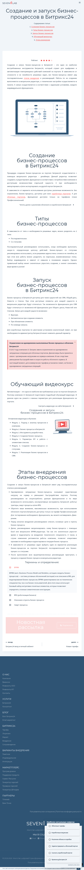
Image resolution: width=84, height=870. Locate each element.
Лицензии (6, 733)
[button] (42, 567)
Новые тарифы (72, 644)
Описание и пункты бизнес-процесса (29, 600)
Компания (6, 678)
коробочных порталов (61, 193)
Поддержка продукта (10, 775)
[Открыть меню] (80, 2)
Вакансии (6, 682)
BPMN (16, 567)
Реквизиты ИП (8, 689)
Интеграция (7, 761)
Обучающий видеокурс (43, 36)
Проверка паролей (10, 786)
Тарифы (5, 730)
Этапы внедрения (43, 40)
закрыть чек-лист (74, 865)
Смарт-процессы (21, 605)
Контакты (6, 693)
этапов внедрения (31, 78)
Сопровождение (8, 744)
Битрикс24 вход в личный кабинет (19, 644)
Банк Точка (6, 803)
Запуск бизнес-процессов (42, 33)
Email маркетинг (8, 720)
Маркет (5, 737)
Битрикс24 (6, 703)
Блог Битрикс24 (8, 716)
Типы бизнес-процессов (43, 30)
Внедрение (6, 741)
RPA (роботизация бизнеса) (25, 595)
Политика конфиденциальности (69, 811)
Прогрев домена (9, 771)
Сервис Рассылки (9, 778)
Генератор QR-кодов (10, 789)
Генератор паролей (10, 782)
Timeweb (5, 799)
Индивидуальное (9, 758)
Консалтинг (7, 706)
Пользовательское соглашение (42, 811)
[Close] (79, 822)
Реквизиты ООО (8, 686)
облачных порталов (16, 197)
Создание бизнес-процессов (42, 26)
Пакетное (6, 754)
